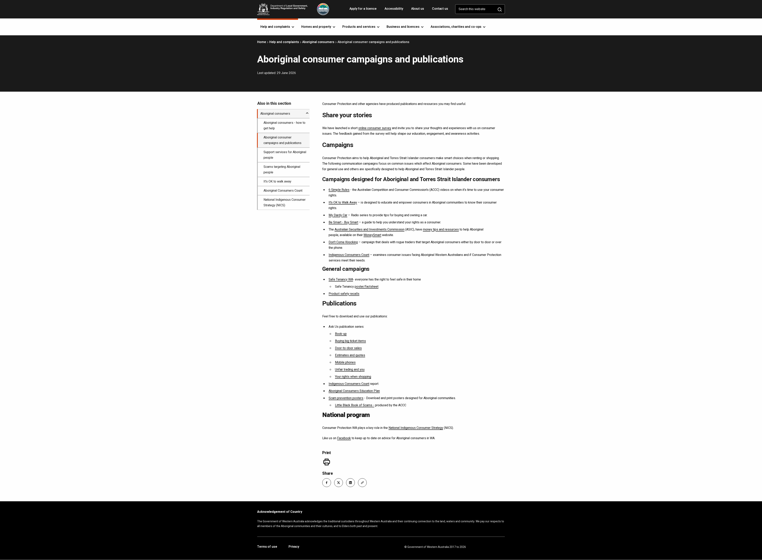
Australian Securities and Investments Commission (369, 229)
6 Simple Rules (339, 189)
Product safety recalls (344, 293)
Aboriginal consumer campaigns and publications (282, 140)
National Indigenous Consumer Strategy (416, 428)
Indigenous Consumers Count (349, 255)
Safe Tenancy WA (341, 279)
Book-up (341, 333)
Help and (275, 26)
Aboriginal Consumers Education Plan (354, 391)
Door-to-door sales (348, 348)
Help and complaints (284, 42)
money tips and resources (441, 229)
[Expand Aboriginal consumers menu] (307, 111)
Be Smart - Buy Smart (343, 222)
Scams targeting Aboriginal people (282, 169)
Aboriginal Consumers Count (283, 190)
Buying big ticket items (350, 341)
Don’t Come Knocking (343, 242)
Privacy (294, 546)
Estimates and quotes (350, 355)
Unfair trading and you (350, 369)
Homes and (316, 26)
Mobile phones (345, 362)
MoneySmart (372, 235)
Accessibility (394, 10)
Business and (403, 26)
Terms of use (267, 546)
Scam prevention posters (346, 398)
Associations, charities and (456, 26)
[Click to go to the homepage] (293, 9)
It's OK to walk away (277, 181)
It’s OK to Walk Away (343, 202)
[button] (326, 482)
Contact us (440, 8)
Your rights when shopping (353, 376)
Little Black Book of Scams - (354, 405)
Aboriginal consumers (318, 42)
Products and (359, 26)
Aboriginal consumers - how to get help (284, 125)
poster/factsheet (366, 286)
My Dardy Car (338, 215)
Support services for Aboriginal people (285, 155)
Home (261, 42)
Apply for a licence (363, 10)
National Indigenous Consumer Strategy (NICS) (285, 202)
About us (417, 8)
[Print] (326, 462)
